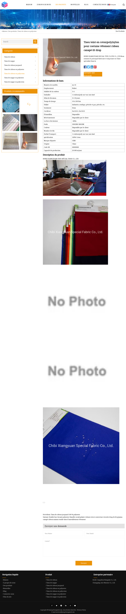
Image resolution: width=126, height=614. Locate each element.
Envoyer (84, 563)
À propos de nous (44, 5)
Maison (29, 5)
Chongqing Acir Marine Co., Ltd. (104, 583)
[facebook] (52, 605)
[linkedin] (66, 605)
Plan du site (7, 597)
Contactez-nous (99, 5)
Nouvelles (75, 5)
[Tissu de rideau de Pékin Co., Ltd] (4, 4)
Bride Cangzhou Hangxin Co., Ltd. (104, 580)
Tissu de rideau (9, 57)
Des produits (61, 5)
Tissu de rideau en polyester (14, 69)
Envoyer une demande (89, 74)
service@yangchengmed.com (65, 612)
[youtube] (75, 605)
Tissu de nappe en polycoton (14, 82)
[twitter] (56, 605)
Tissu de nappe (9, 61)
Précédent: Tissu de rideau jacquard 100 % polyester (61, 515)
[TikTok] (70, 605)
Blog (86, 5)
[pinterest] (61, 605)
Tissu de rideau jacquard (13, 65)
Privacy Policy (81, 610)
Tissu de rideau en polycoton (27, 31)
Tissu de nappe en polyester (14, 78)
